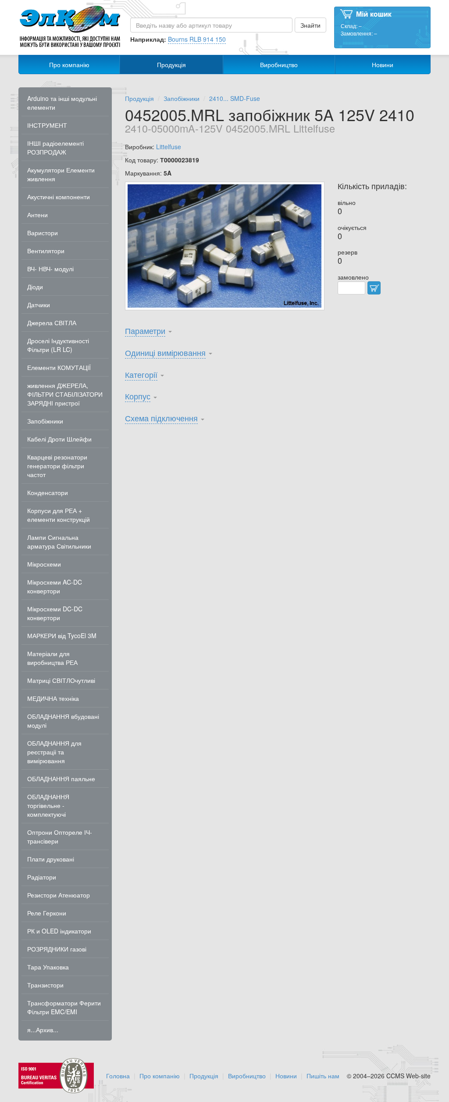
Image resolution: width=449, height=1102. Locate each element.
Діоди (35, 286)
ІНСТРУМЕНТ (47, 125)
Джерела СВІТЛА (51, 322)
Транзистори (45, 984)
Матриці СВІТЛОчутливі (61, 680)
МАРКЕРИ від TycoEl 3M (61, 635)
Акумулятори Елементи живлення (61, 174)
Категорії (141, 374)
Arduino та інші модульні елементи (62, 102)
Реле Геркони (46, 912)
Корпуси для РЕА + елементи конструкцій (58, 515)
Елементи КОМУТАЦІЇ (59, 367)
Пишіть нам (322, 1075)
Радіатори (41, 876)
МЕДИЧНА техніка (53, 698)
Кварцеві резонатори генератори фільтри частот (57, 465)
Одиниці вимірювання (165, 352)
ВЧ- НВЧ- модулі (50, 268)
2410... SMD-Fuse (234, 98)
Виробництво (279, 64)
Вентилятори (45, 250)
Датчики (38, 304)
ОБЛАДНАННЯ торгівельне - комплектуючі (48, 805)
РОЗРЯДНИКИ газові (56, 948)
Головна (118, 1075)
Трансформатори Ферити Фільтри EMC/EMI (64, 1007)
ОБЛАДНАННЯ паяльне (61, 778)
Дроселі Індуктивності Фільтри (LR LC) (58, 345)
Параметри (145, 330)
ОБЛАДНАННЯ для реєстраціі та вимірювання (54, 752)
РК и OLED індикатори (59, 930)
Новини (382, 64)
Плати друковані (50, 858)
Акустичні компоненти (58, 196)
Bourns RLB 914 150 (197, 39)
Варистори (42, 232)
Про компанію (69, 64)
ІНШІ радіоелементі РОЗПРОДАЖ (55, 147)
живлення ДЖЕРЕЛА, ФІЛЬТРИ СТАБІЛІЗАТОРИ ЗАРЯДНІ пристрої (65, 394)
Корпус (137, 396)
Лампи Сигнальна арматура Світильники (59, 541)
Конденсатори (47, 492)
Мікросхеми (44, 564)
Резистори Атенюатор (58, 894)
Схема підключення (161, 418)
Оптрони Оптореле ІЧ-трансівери (59, 836)
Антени (37, 214)
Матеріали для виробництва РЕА (52, 658)
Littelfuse (168, 146)
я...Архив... (42, 1029)
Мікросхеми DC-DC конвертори (54, 613)
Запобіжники (45, 420)
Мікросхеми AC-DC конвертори (54, 586)
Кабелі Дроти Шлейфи (59, 438)
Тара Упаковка (48, 966)
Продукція (171, 64)
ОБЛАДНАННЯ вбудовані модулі (63, 720)
